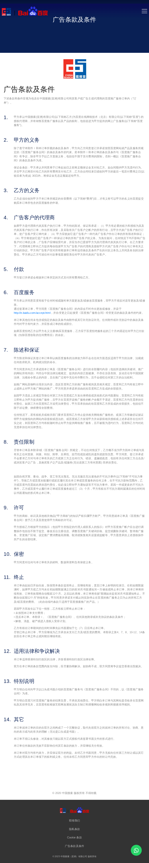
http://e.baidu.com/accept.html (32, 312)
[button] (74, 820)
